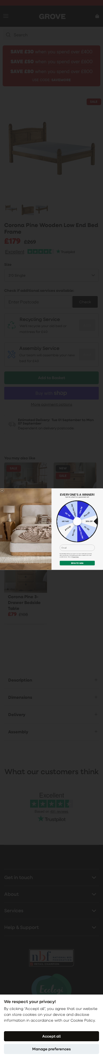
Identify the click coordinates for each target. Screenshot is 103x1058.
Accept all (51, 1036)
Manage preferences (51, 1048)
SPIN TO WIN (77, 563)
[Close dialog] (2, 490)
